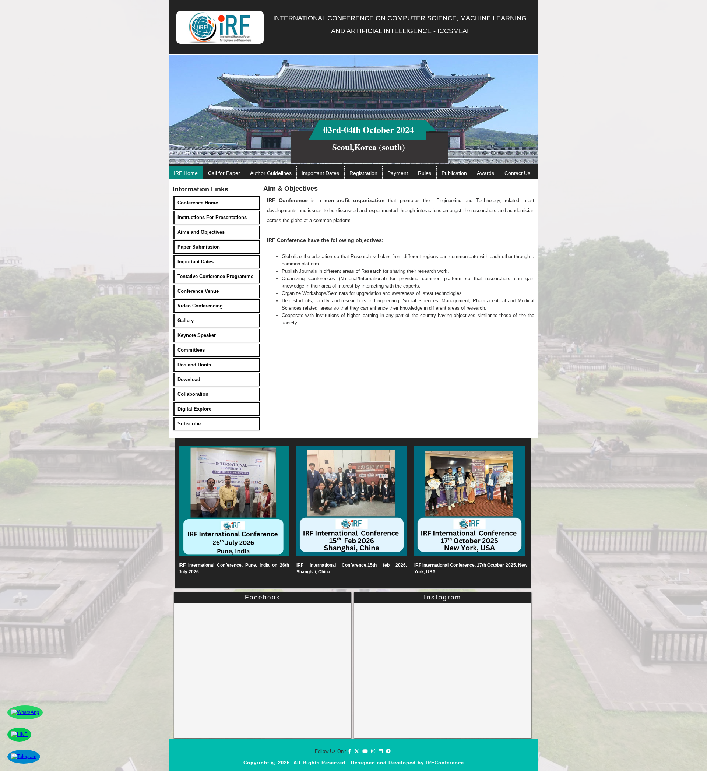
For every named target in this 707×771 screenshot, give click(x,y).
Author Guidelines (271, 173)
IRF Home (186, 173)
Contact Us (517, 173)
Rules (424, 173)
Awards (485, 173)
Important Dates (320, 173)
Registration (363, 173)
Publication (454, 173)
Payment (397, 173)
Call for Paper (224, 173)
